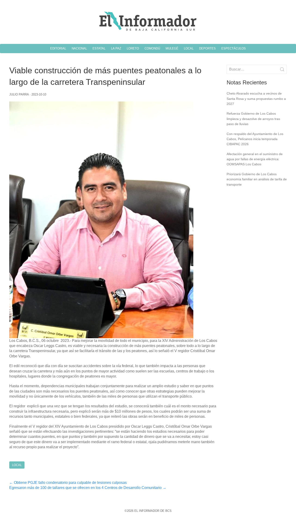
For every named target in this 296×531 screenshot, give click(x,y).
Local (17, 465)
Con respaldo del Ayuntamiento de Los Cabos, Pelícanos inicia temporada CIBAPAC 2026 (255, 139)
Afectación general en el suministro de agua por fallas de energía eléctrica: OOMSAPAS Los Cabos (255, 159)
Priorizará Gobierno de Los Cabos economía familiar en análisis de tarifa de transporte (257, 179)
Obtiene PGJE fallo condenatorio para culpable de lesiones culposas (68, 483)
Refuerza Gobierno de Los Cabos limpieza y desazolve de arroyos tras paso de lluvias (253, 119)
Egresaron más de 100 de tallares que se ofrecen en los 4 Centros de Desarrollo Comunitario (87, 488)
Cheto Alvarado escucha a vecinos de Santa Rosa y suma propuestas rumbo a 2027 (256, 99)
